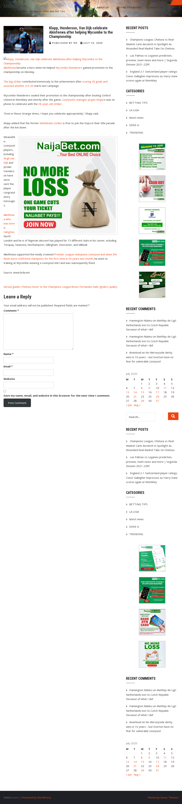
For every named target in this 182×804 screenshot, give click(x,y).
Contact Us (156, 7)
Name (9, 354)
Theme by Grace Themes (162, 797)
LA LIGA (134, 110)
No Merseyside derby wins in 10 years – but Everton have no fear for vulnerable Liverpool (149, 357)
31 (157, 400)
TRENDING (136, 132)
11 (165, 388)
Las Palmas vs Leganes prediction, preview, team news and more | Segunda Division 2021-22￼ (151, 60)
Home (86, 7)
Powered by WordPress (36, 797)
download (135, 352)
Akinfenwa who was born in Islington (9, 223)
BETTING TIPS (138, 102)
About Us (102, 7)
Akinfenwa (10, 67)
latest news (136, 117)
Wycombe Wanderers (69, 67)
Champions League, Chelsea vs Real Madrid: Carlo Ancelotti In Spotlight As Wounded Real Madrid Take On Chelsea (150, 44)
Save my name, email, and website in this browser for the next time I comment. (57, 395)
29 (142, 400)
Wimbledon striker (51, 123)
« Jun (129, 405)
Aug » (137, 405)
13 (127, 392)
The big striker (13, 81)
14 (135, 392)
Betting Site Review (128, 7)
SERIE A (134, 125)
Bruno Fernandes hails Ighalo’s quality (94, 286)
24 (157, 396)
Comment (11, 310)
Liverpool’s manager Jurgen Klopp (82, 99)
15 (142, 392)
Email (8, 366)
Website (9, 379)
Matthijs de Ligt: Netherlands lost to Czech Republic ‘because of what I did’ (151, 325)
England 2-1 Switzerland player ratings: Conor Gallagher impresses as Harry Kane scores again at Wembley (152, 76)
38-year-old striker (50, 104)
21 (135, 396)
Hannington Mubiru (140, 320)
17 (157, 392)
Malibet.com (15, 6)
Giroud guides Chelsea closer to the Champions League (37, 286)
